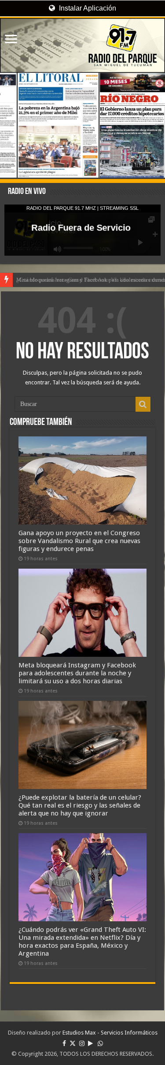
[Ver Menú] (11, 40)
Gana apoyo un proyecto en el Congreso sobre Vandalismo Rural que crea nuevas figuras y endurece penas (79, 541)
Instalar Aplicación (86, 8)
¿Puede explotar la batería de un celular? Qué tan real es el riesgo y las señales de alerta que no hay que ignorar (79, 805)
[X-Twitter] (73, 1043)
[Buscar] (143, 404)
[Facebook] (64, 1043)
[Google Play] (90, 1043)
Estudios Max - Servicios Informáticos (110, 1032)
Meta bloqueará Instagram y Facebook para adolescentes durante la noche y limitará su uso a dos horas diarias (77, 673)
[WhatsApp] (100, 1043)
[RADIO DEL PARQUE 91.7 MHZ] (82, 45)
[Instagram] (81, 1043)
